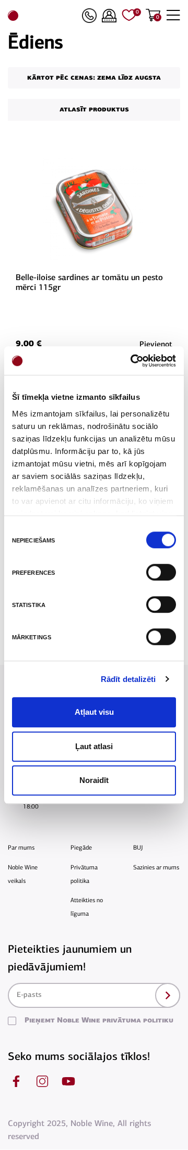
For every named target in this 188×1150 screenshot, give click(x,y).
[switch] (159, 572)
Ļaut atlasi (94, 746)
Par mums (21, 848)
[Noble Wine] (42, 15)
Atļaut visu (94, 711)
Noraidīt (94, 780)
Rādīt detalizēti (128, 679)
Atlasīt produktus (94, 109)
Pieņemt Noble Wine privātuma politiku (99, 1021)
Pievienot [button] (155, 345)
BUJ (138, 848)
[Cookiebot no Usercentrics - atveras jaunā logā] (132, 361)
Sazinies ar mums (156, 868)
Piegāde (81, 848)
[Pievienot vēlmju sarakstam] (170, 162)
